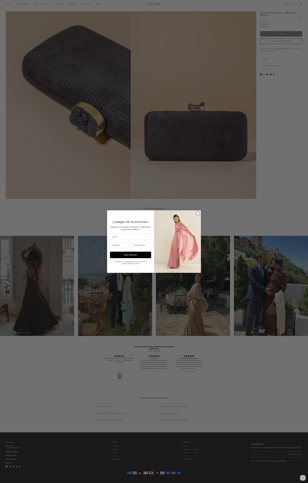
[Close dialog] (198, 213)
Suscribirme (130, 254)
